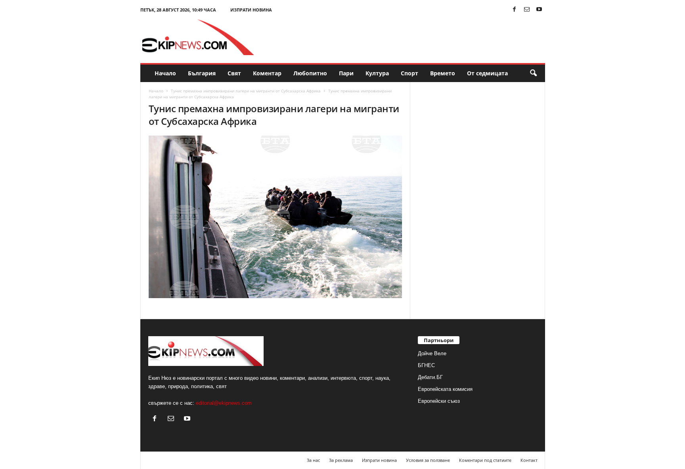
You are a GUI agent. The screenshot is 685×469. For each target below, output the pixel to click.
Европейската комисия (445, 389)
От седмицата (487, 73)
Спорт (409, 73)
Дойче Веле (432, 353)
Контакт (529, 460)
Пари (346, 73)
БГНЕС (426, 365)
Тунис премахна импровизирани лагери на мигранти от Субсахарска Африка (246, 91)
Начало (165, 73)
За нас (313, 460)
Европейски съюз (439, 401)
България (202, 73)
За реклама (341, 460)
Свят (234, 73)
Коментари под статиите (485, 460)
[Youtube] (539, 9)
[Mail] (527, 9)
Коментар (267, 73)
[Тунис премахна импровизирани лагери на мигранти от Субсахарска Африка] (275, 217)
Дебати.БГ (430, 377)
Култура (377, 73)
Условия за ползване (428, 460)
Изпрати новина (251, 10)
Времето (442, 73)
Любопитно (310, 73)
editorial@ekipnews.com (224, 403)
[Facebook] (514, 9)
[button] (533, 73)
